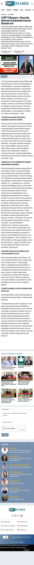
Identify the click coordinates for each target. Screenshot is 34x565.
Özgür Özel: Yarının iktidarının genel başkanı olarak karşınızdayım (8, 367)
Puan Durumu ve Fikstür (9, 525)
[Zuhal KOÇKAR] (4, 482)
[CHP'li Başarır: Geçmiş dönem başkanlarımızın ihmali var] (17, 65)
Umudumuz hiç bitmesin (16, 483)
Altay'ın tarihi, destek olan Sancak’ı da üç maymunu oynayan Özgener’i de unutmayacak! (20, 451)
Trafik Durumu (23, 521)
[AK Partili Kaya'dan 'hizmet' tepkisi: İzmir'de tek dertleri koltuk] (25, 393)
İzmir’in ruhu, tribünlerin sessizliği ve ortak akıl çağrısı (20, 459)
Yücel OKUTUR (13, 497)
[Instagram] (18, 515)
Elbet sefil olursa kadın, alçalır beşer (20, 467)
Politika (15, 10)
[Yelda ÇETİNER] (4, 490)
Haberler (3, 14)
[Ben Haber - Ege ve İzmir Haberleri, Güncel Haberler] (16, 4)
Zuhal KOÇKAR (14, 481)
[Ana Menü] (2, 4)
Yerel (3, 10)
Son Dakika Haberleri (8, 529)
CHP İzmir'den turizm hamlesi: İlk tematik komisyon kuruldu (24, 383)
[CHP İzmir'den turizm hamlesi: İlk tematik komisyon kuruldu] (25, 376)
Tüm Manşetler (24, 525)
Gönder (5, 434)
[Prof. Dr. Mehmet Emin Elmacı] (4, 466)
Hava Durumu (6, 521)
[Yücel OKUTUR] (4, 498)
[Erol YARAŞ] (4, 450)
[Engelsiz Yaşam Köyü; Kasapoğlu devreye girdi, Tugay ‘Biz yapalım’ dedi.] (8, 376)
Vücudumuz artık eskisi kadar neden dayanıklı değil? (20, 475)
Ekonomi (28, 10)
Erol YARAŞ (13, 448)
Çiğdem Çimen (14, 456)
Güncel (9, 10)
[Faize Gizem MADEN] (4, 474)
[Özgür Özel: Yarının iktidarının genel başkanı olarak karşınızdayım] (8, 360)
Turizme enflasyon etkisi (16, 499)
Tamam (26, 550)
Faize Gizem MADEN (15, 472)
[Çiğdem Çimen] (4, 458)
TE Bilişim (21, 542)
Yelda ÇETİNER (14, 488)
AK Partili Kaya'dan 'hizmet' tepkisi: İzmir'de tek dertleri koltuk (25, 400)
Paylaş (5, 76)
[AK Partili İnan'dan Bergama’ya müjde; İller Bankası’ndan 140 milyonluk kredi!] (8, 393)
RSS (6, 537)
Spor (21, 10)
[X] (15, 515)
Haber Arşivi (23, 529)
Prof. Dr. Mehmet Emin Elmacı (19, 465)
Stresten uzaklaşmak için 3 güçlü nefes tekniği (19, 491)
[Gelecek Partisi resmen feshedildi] (25, 360)
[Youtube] (21, 515)
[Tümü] (32, 444)
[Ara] (32, 4)
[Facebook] (12, 515)
